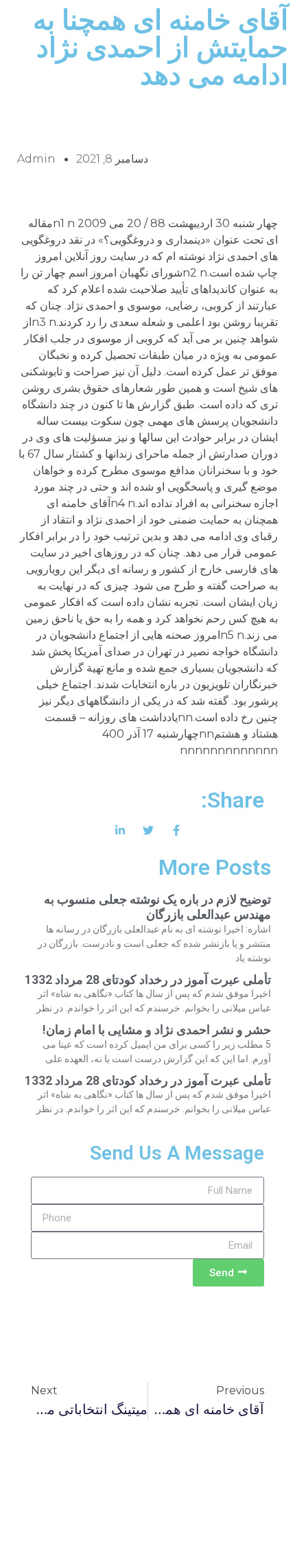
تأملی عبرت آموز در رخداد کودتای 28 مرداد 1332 (148, 979)
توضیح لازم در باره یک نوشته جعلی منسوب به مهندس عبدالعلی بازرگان (157, 906)
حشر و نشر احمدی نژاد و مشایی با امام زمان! (157, 1029)
